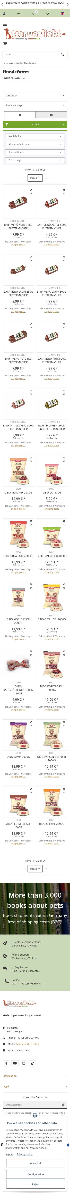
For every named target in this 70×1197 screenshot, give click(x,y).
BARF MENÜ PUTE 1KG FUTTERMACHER (18, 360)
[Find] (64, 54)
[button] (2, 4)
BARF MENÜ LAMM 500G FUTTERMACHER (51, 293)
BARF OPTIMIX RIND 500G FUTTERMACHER (18, 427)
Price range (14, 160)
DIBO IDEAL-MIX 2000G (18, 556)
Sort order (11, 95)
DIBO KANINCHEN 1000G (52, 556)
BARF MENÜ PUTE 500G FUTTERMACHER (52, 360)
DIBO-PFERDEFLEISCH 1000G (18, 825)
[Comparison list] (33, 13)
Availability (14, 136)
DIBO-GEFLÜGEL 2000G (52, 619)
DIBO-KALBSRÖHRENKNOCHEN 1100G (18, 690)
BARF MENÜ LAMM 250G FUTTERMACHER (18, 293)
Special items (16, 152)
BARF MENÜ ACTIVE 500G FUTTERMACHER (52, 226)
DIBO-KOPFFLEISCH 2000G (51, 688)
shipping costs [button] (18, 244)
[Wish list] (47, 13)
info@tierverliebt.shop (27, 1044)
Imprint (9, 1154)
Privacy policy (25, 1154)
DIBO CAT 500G (51, 492)
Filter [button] (35, 124)
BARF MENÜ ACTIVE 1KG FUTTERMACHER (18, 226)
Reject (35, 1184)
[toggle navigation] (5, 24)
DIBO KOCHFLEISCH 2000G (18, 620)
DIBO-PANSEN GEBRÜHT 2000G (51, 758)
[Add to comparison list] (30, 190)
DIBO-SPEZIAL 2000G (51, 823)
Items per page (14, 105)
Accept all (35, 1163)
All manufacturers (18, 144)
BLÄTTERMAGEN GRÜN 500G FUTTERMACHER (51, 427)
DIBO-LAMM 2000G (18, 756)
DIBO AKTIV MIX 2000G (18, 492)
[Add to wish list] (30, 193)
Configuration (36, 1174)
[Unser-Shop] (20, 1002)
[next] (46, 178)
